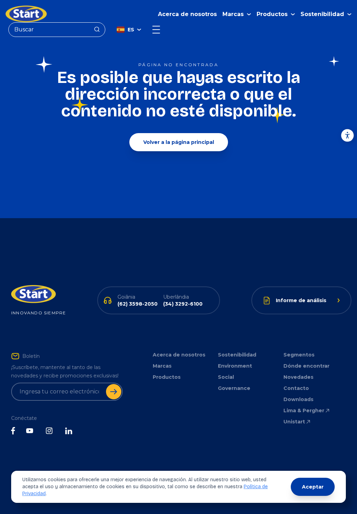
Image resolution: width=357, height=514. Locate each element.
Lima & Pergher (303, 410)
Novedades (298, 377)
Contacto (296, 388)
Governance (234, 388)
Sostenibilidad (237, 355)
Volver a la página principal (178, 142)
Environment (235, 366)
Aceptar (313, 487)
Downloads (298, 399)
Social (226, 377)
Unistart (294, 422)
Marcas (162, 366)
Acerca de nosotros (187, 14)
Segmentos (298, 355)
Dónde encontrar (306, 366)
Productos (167, 377)
